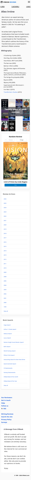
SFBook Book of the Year (10, 381)
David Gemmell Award (10, 364)
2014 (5, 250)
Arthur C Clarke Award (10, 329)
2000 (5, 302)
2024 (5, 207)
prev (3, 6)
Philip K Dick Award (9, 355)
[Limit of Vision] (15, 179)
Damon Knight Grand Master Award (14, 342)
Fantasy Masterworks (9, 372)
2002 (5, 294)
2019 (5, 229)
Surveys (4, 422)
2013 (5, 255)
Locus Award (7, 338)
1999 (5, 307)
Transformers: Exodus (11, 92)
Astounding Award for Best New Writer (14, 359)
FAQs (3, 403)
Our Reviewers (6, 397)
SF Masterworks (8, 368)
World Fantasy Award (9, 351)
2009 (5, 272)
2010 (5, 268)
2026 (5, 199)
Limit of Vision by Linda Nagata (15, 182)
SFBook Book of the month (11, 377)
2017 (5, 238)
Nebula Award (8, 333)
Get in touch (5, 400)
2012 (5, 259)
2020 (5, 225)
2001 (5, 298)
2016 (5, 242)
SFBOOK (9, 2)
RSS (4, 409)
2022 (5, 216)
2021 (5, 220)
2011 (5, 263)
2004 (5, 285)
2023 (5, 212)
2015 (5, 246)
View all (6, 311)
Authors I (15, 6)
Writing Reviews (7, 414)
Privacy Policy (6, 419)
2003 (5, 289)
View (15, 185)
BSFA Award (7, 346)
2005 (5, 281)
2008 (5, 276)
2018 (5, 233)
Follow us (4, 406)
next (29, 6)
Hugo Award (7, 325)
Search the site (6, 417)
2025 (5, 203)
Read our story (15, 115)
